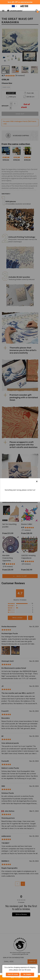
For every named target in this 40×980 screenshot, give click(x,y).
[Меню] (3, 11)
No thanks (27, 974)
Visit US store (13, 974)
